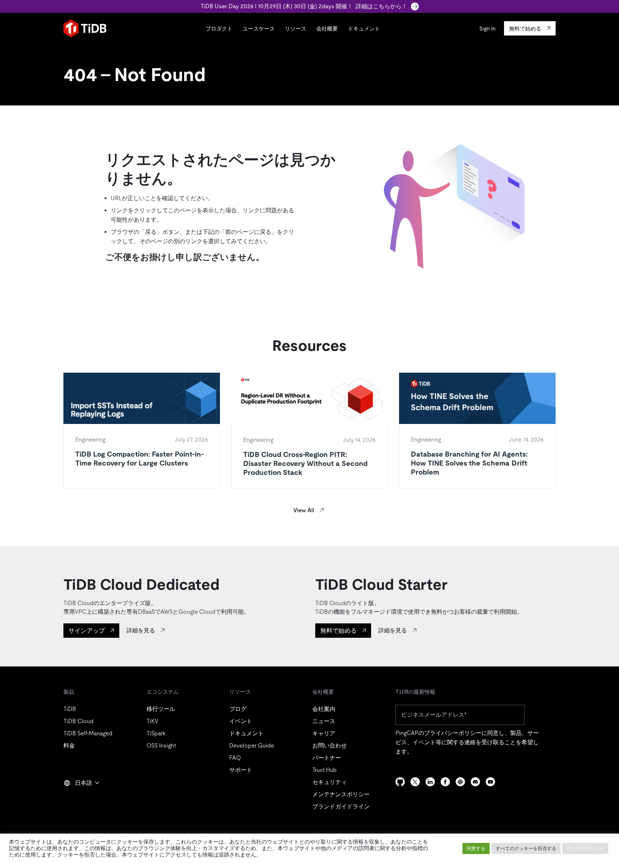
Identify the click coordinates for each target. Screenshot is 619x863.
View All (303, 510)
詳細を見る (140, 630)
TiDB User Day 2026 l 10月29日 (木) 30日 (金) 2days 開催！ (304, 6)
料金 (69, 745)
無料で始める (338, 630)
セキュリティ (329, 782)
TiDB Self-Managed (87, 733)
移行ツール (161, 709)
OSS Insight (161, 745)
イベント (240, 721)
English (77, 798)
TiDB (69, 709)
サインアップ (86, 630)
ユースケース (259, 28)
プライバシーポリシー (452, 733)
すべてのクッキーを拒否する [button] (526, 848)
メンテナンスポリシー (341, 794)
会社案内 (323, 709)
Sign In (487, 28)
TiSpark (156, 733)
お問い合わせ (329, 745)
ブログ (237, 709)
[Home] (84, 28)
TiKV (152, 721)
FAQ (235, 757)
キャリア (323, 733)
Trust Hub (324, 770)
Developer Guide (251, 745)
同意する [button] (476, 848)
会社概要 (327, 28)
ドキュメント (364, 28)
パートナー (326, 757)
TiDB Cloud (78, 721)
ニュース (323, 721)
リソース (295, 28)
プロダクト (219, 28)
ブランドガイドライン (341, 806)
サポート (240, 770)
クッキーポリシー (585, 848)
